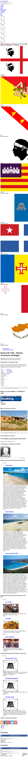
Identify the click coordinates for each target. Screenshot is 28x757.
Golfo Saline (8, 465)
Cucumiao (8, 618)
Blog (2, 15)
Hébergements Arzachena (8, 349)
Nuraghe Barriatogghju (11, 678)
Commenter (22, 457)
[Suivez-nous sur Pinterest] (15, 723)
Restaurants (3, 10)
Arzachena (9, 369)
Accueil (2, 5)
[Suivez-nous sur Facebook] (5, 723)
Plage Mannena (9, 511)
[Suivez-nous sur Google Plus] (9, 723)
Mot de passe (3, 739)
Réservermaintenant (3, 404)
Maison (8, 373)
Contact (2, 727)
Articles (2, 6)
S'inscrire (10, 755)
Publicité (2, 726)
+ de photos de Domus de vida (9, 432)
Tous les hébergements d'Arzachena (10, 388)
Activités (2, 12)
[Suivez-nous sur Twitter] (12, 723)
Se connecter (8, 742)
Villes (2, 7)
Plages (2, 8)
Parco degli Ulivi (9, 637)
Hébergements (3, 9)
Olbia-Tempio (9, 370)
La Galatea (8, 602)
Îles (1, 14)
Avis (1, 13)
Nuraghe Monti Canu (11, 658)
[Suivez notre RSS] (2, 723)
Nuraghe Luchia (9, 697)
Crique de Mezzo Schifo (11, 553)
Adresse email (3, 738)
